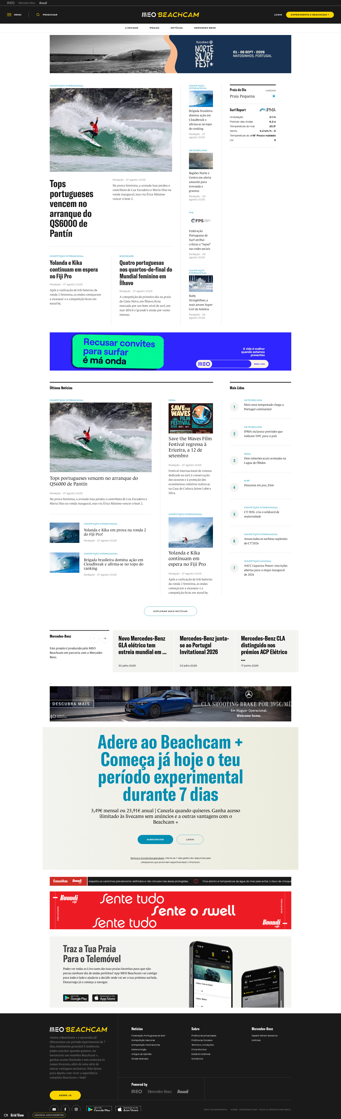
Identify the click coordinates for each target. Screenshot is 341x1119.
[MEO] (11, 3)
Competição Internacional (67, 86)
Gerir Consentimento (215, 1109)
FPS (191, 212)
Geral (172, 400)
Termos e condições (202, 1044)
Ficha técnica (198, 1049)
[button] (94, 638)
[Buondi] (43, 3)
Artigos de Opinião (141, 1054)
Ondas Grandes (139, 1058)
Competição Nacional (258, 561)
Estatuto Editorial (200, 1054)
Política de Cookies (201, 1040)
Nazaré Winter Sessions (265, 1035)
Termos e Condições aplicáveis (147, 858)
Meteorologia (198, 150)
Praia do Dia (238, 90)
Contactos (197, 1058)
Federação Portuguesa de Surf (148, 1035)
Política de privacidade (203, 1035)
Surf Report (238, 110)
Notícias (256, 1040)
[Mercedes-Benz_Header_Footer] (27, 3)
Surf (247, 480)
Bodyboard (127, 256)
